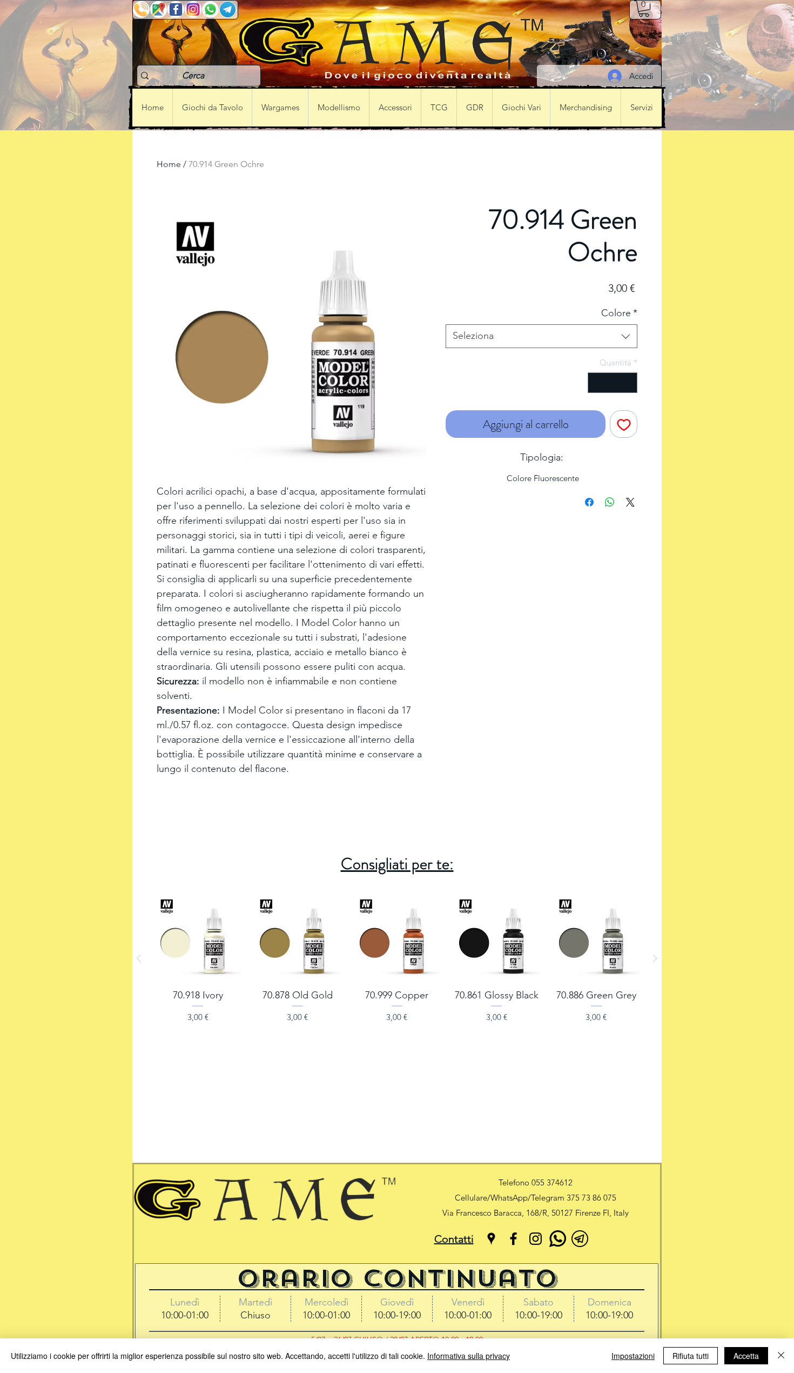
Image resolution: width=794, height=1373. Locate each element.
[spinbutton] (613, 383)
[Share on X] (630, 502)
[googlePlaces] (491, 1238)
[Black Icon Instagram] (535, 1238)
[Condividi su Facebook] (589, 502)
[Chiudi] (781, 1355)
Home (169, 164)
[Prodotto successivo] (655, 958)
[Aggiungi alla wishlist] (623, 424)
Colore (619, 313)
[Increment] (629, 383)
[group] (397, 958)
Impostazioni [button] (633, 1355)
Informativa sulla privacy (468, 1355)
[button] (644, 9)
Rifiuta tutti (690, 1355)
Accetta (746, 1355)
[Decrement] (596, 383)
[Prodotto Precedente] (138, 958)
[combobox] (541, 336)
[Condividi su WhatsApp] (609, 502)
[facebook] (513, 1238)
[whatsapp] (557, 1238)
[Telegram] (579, 1238)
